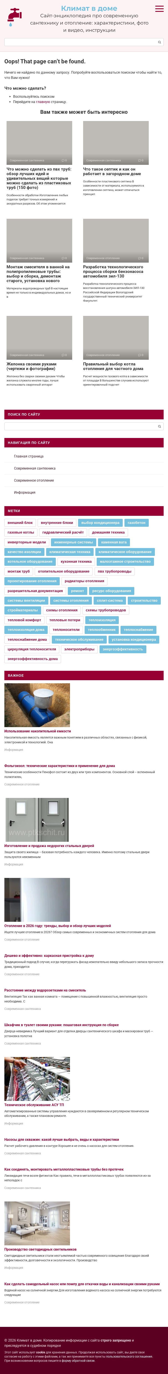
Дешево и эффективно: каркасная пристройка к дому (49, 956)
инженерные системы (73, 542)
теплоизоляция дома (26, 630)
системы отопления (71, 600)
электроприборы (79, 649)
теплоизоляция (102, 620)
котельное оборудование (30, 561)
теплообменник (102, 630)
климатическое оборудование (125, 552)
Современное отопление (34, 480)
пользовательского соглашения (129, 1356)
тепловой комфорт (24, 620)
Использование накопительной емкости (37, 731)
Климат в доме (89, 8)
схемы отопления (61, 610)
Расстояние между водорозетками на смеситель (45, 990)
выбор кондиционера (100, 523)
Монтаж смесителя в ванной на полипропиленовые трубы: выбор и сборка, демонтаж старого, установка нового (38, 273)
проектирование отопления (32, 581)
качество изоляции (24, 552)
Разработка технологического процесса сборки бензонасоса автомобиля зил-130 (113, 271)
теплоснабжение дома (27, 639)
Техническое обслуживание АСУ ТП (34, 1105)
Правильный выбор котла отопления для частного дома (113, 366)
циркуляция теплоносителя (32, 649)
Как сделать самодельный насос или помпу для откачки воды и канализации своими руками (82, 1284)
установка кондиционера (134, 639)
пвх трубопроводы (114, 571)
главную (43, 102)
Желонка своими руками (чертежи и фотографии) (31, 366)
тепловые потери (64, 620)
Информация (24, 492)
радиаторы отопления (84, 581)
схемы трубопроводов (106, 610)
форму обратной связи (78, 1361)
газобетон (136, 523)
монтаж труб (19, 571)
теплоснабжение (138, 630)
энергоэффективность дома (33, 659)
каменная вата (114, 542)
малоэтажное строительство (125, 561)
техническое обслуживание (79, 639)
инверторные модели (27, 542)
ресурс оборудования (111, 591)
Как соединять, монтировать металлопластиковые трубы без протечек (64, 1169)
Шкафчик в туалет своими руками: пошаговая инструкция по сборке (61, 1025)
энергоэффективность (123, 649)
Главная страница (29, 456)
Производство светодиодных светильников (40, 1249)
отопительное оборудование (63, 571)
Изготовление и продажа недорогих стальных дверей (49, 846)
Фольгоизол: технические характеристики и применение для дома (59, 766)
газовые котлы (21, 532)
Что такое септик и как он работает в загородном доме (112, 171)
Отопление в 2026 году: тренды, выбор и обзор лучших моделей (57, 926)
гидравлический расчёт (63, 532)
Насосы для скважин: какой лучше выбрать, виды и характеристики (61, 1139)
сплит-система (110, 600)
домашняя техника (108, 532)
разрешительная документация (35, 591)
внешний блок (20, 523)
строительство (144, 600)
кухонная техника (76, 561)
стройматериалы (23, 610)
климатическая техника (69, 552)
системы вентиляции (26, 600)
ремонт (77, 591)
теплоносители (66, 630)
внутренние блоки (57, 523)
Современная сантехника (35, 468)
